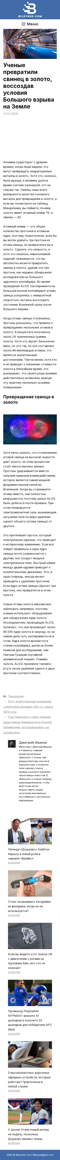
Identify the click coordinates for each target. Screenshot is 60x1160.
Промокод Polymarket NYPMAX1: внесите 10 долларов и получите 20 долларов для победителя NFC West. (30, 1020)
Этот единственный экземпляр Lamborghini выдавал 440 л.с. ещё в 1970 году (28, 707)
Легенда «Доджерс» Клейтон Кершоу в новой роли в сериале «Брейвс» (28, 854)
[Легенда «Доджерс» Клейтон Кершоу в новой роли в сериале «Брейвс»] (30, 842)
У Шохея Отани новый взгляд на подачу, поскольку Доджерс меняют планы (28, 1134)
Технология (16, 696)
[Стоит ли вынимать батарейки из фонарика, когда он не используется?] (30, 894)
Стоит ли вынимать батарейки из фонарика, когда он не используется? (29, 906)
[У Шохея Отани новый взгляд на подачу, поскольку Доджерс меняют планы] (30, 1122)
